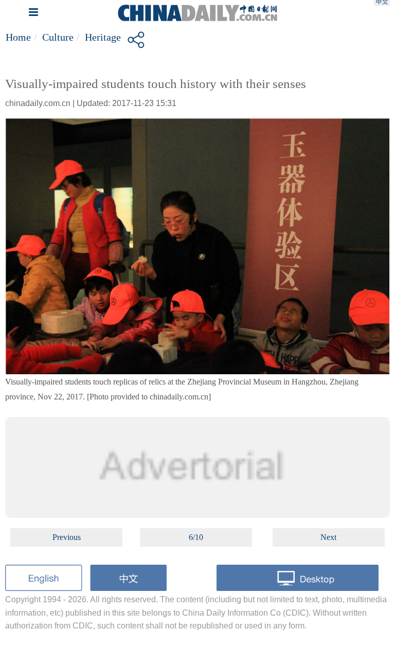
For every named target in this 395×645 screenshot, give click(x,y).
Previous (66, 537)
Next (328, 537)
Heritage (103, 37)
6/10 (196, 537)
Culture (58, 37)
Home (18, 37)
